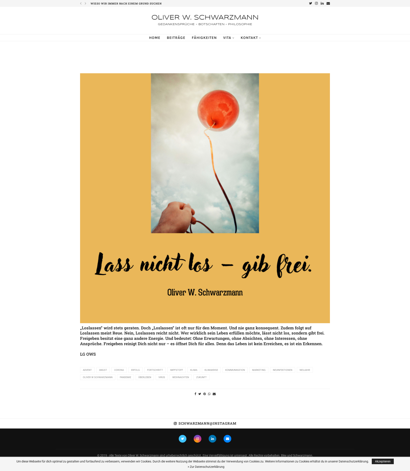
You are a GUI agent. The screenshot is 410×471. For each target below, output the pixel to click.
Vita (227, 37)
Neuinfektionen (282, 370)
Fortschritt (155, 370)
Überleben (144, 377)
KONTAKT (249, 37)
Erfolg (135, 370)
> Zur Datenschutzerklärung (206, 466)
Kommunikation (235, 370)
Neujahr (305, 370)
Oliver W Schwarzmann (98, 377)
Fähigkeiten (204, 37)
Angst (103, 370)
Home (154, 37)
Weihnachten (180, 377)
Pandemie (125, 377)
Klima (193, 370)
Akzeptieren (383, 461)
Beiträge (176, 37)
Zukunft (201, 377)
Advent (87, 370)
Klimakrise (211, 370)
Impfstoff (176, 370)
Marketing (259, 370)
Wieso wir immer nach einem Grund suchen (126, 3)
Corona (119, 370)
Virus (161, 377)
